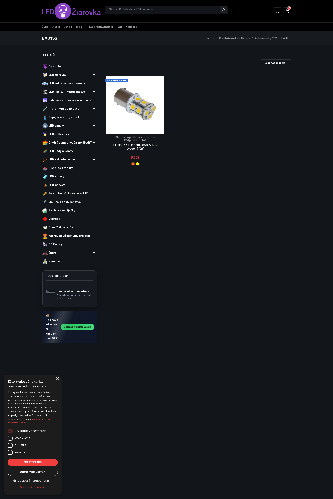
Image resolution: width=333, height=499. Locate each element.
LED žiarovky (57, 74)
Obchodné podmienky (33, 487)
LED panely (56, 125)
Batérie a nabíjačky (62, 210)
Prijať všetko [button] (33, 462)
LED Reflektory (59, 134)
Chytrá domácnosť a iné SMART (70, 142)
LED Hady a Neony (61, 151)
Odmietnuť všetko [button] (32, 472)
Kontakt (131, 27)
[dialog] (33, 435)
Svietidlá (55, 66)
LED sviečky (57, 185)
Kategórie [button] (51, 55)
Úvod (45, 27)
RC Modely (56, 244)
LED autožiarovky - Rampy (233, 38)
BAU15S (286, 38)
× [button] (57, 378)
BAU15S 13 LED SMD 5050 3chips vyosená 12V (135, 147)
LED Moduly (56, 176)
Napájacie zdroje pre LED (66, 117)
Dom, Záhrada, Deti (62, 227)
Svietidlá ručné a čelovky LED (69, 193)
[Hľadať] (223, 9)
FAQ (119, 27)
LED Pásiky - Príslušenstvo (67, 91)
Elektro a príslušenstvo (65, 202)
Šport (52, 253)
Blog (79, 27)
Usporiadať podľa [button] (274, 62)
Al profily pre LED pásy (64, 108)
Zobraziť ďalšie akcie (77, 326)
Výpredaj (55, 219)
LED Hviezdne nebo (62, 159)
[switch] (50, 291)
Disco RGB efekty (61, 168)
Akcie (56, 27)
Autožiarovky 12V (266, 38)
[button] (277, 11)
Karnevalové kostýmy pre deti (69, 236)
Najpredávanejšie (101, 27)
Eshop (68, 27)
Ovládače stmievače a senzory (70, 100)
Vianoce (54, 261)
